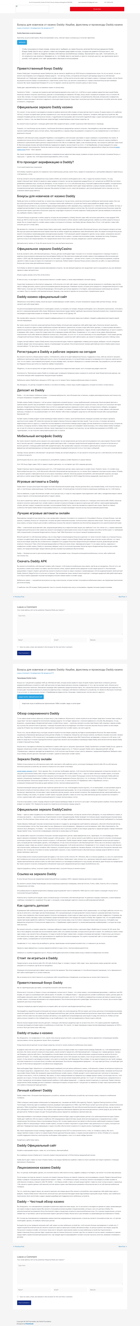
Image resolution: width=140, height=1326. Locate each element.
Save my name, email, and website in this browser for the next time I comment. (46, 647)
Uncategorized (35, 28)
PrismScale (29, 1324)
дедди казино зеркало (25, 771)
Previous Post (18, 596)
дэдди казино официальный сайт (30, 697)
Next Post (123, 596)
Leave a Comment (23, 28)
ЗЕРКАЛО (22, 42)
